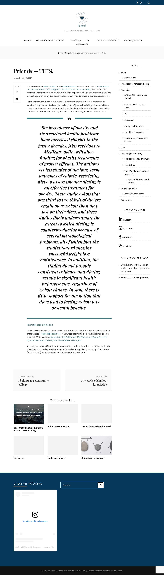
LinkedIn (127, 219)
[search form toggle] (149, 3)
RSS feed (127, 246)
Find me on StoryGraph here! (134, 277)
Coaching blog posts (134, 193)
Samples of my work (134, 126)
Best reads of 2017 (57, 457)
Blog (88, 40)
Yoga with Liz (82, 44)
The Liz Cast (130, 165)
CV (125, 113)
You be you (19, 457)
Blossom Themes (94, 570)
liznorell (17, 78)
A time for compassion (59, 426)
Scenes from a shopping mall (96, 426)
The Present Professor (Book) (50, 40)
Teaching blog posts (134, 132)
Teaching (75, 40)
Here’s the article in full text (40, 324)
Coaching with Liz (132, 40)
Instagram (128, 228)
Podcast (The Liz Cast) (107, 40)
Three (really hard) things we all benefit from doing (28, 429)
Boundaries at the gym (92, 457)
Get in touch (130, 77)
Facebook (127, 237)
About (27, 40)
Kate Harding (50, 86)
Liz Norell (19, 547)
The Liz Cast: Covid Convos (136, 158)
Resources (129, 120)
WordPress (117, 570)
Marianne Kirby (69, 86)
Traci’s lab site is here (50, 333)
